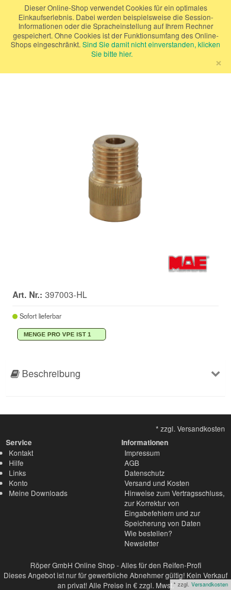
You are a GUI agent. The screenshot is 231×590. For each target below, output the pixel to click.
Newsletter (141, 543)
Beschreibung (50, 373)
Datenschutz (144, 473)
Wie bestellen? (148, 533)
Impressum (142, 453)
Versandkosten (209, 584)
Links (17, 473)
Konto (18, 483)
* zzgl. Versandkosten (190, 428)
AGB (131, 463)
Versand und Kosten (157, 483)
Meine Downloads (38, 493)
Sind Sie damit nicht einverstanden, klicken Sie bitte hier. (151, 49)
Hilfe (16, 463)
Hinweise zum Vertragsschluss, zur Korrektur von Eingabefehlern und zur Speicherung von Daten (174, 508)
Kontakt (21, 453)
